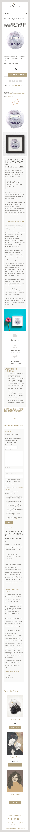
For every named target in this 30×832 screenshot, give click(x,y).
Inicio (5, 18)
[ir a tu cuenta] (24, 14)
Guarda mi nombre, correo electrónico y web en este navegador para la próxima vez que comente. (13, 482)
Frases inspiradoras (16, 18)
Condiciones (15, 825)
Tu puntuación (9, 445)
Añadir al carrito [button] (15, 727)
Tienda (8, 18)
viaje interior (10, 96)
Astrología (11, 93)
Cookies (22, 823)
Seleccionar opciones (15, 765)
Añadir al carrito (17, 75)
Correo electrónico (10, 473)
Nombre (7, 467)
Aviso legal (8, 823)
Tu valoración (9, 450)
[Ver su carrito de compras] (27, 14)
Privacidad (15, 823)
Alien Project (21, 828)
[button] (13, 85)
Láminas (23, 93)
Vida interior (6, 95)
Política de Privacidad (12, 518)
